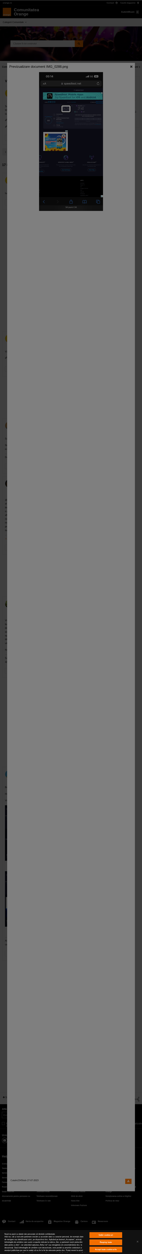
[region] (71, 1242)
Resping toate (106, 1242)
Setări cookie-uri (106, 1235)
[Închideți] (138, 1242)
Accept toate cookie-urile (106, 1249)
